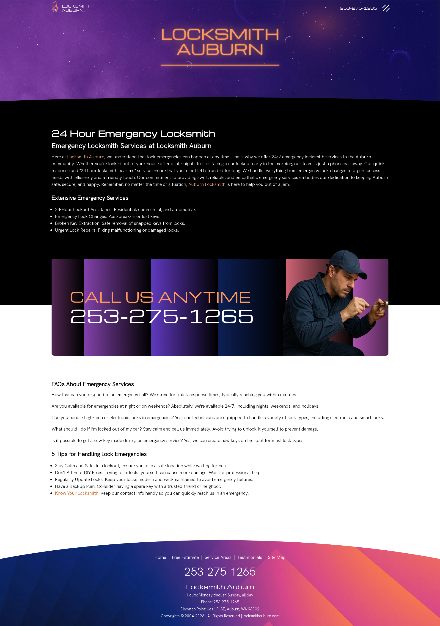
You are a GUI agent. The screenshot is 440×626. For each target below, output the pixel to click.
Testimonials (249, 557)
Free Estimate (185, 557)
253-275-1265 (162, 315)
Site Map (277, 557)
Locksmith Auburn (85, 157)
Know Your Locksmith (76, 493)
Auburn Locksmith (207, 184)
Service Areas (218, 557)
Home (160, 557)
